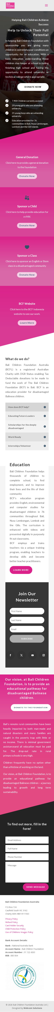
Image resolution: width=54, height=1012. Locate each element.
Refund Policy (11, 922)
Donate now (33, 87)
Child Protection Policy (15, 929)
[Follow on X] (21, 655)
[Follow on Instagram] (43, 655)
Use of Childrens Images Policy (19, 932)
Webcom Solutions (33, 1008)
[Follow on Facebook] (10, 655)
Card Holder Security (14, 925)
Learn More (27, 322)
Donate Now (27, 176)
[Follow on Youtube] (32, 655)
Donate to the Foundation (31, 707)
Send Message (35, 887)
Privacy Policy (11, 919)
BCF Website (27, 303)
